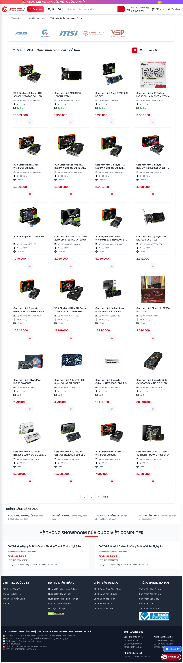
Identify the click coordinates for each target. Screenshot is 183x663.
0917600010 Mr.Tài (132, 640)
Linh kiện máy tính (36, 18)
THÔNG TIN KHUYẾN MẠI (154, 582)
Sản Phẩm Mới (146, 603)
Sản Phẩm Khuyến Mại (150, 594)
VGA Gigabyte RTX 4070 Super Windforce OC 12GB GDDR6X (70, 310)
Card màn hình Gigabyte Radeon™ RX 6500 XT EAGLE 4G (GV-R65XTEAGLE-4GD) (152, 166)
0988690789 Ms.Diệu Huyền (137, 656)
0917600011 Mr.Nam (133, 644)
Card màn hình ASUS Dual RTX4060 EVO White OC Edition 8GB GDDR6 (29, 453)
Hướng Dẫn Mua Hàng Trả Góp (63, 598)
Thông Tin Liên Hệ (12, 594)
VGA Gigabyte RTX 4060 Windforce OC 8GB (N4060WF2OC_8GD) (108, 453)
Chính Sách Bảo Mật (103, 608)
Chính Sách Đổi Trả (103, 603)
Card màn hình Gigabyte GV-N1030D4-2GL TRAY (151, 238)
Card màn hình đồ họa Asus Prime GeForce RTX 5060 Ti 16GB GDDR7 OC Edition (109, 310)
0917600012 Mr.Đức (133, 647)
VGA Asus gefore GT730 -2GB (28, 236)
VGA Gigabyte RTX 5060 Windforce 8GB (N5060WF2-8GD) (110, 238)
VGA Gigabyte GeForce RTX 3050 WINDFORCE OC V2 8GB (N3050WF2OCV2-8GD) (69, 166)
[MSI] (69, 33)
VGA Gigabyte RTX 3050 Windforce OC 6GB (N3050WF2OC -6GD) (25, 166)
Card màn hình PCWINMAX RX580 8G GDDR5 (27, 382)
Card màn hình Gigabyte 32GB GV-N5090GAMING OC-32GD (151, 382)
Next (105, 496)
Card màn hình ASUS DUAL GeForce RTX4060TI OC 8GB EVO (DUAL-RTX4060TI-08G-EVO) (69, 453)
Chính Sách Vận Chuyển (105, 594)
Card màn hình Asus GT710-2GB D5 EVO (111, 95)
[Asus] (21, 33)
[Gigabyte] (45, 33)
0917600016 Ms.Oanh (163, 644)
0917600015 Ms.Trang (163, 640)
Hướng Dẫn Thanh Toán (59, 594)
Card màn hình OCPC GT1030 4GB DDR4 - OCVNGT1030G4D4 (152, 453)
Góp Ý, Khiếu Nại (56, 608)
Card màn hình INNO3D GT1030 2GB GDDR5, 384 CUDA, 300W (70, 238)
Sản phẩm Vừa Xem (149, 608)
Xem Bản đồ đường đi (17, 556)
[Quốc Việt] (93, 33)
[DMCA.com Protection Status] (68, 613)
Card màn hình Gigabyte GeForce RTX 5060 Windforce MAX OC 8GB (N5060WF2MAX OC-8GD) (29, 310)
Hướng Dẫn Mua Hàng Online (62, 589)
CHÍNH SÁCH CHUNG (106, 582)
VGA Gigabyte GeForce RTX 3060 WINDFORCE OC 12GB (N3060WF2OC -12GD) (27, 95)
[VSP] (118, 33)
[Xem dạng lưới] (134, 50)
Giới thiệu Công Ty (12, 589)
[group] (91, 2)
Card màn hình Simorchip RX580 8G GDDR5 (153, 310)
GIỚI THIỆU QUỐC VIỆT (16, 582)
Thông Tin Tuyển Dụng (14, 598)
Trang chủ (16, 18)
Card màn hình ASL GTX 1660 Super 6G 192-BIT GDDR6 (69, 382)
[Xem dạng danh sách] (140, 50)
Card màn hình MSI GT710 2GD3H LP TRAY (67, 95)
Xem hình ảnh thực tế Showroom (22, 551)
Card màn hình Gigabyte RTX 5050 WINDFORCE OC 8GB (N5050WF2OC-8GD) (110, 166)
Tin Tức (6, 603)
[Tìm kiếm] (121, 9)
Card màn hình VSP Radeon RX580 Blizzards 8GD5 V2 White (152, 95)
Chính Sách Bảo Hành (104, 598)
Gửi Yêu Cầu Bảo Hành (59, 603)
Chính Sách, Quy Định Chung (108, 589)
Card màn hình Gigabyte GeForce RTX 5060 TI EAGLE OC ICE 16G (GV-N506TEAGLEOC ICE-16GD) (111, 382)
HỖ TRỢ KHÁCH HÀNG (61, 582)
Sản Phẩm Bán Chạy (149, 598)
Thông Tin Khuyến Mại (150, 589)
